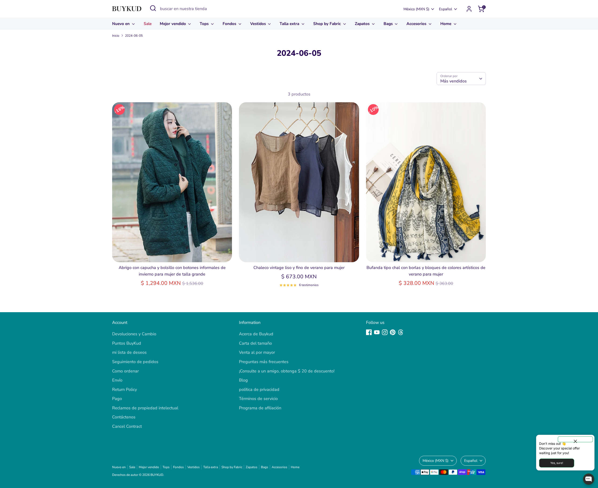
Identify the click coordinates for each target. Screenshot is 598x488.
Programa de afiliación (260, 408)
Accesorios (416, 23)
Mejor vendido (173, 23)
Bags (389, 23)
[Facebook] (369, 332)
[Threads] (400, 332)
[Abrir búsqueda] (153, 8)
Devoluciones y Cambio (134, 334)
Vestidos (258, 23)
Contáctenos (123, 417)
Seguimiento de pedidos (135, 361)
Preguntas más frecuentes (263, 361)
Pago (117, 398)
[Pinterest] (392, 332)
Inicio (115, 35)
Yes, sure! (556, 463)
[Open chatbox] (588, 479)
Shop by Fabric (327, 23)
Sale (148, 23)
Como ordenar (125, 371)
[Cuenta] (469, 9)
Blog (243, 380)
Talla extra (290, 23)
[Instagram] (385, 332)
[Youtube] (377, 332)
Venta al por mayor (257, 352)
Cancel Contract (127, 426)
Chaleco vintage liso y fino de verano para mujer (299, 267)
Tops (205, 23)
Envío (117, 380)
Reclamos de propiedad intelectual (145, 408)
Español (445, 9)
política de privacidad (259, 389)
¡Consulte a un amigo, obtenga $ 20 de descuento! (287, 371)
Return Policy (124, 389)
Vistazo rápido (172, 254)
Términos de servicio (258, 398)
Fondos (230, 23)
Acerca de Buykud (256, 334)
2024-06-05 (134, 35)
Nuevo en (121, 23)
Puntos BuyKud (126, 343)
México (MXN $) (416, 9)
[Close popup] (575, 439)
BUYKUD (156, 475)
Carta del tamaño (255, 343)
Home (446, 23)
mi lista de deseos (129, 352)
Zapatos (363, 23)
